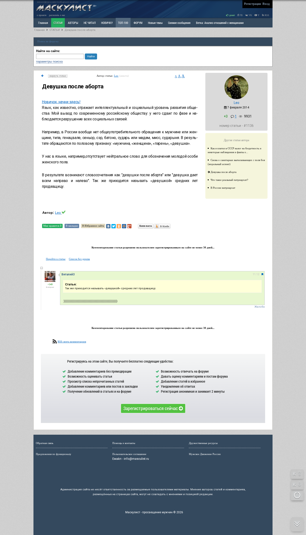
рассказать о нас (57, 15)
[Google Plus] (129, 226)
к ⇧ (297, 473)
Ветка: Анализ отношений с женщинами (220, 23)
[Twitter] (113, 226)
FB (241, 15)
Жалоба (259, 306)
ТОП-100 (123, 23)
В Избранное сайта (93, 225)
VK (250, 15)
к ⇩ (297, 484)
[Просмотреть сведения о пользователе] (236, 98)
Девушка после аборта (80, 30)
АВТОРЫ (73, 23)
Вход (266, 3)
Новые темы (155, 23)
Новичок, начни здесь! (61, 102)
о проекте (41, 15)
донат (232, 15)
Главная (39, 30)
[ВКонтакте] (108, 226)
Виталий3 (68, 274)
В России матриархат (223, 187)
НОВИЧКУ (107, 23)
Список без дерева (79, 258)
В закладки (72, 225)
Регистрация (252, 3)
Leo (116, 75)
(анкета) (124, 75)
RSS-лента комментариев (72, 341)
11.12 (256, 274)
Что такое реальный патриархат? (229, 179)
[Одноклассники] (119, 226)
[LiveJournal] (134, 226)
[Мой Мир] (124, 226)
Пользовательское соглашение (129, 454)
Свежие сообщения (179, 23)
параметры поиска (49, 61)
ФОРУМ (138, 23)
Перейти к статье (56, 258)
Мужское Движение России (205, 454)
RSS (266, 15)
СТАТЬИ (58, 23)
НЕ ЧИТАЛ (90, 23)
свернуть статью (57, 76)
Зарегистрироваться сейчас (151, 408)
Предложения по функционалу (53, 454)
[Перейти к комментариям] (42, 75)
